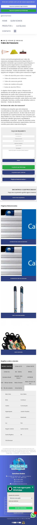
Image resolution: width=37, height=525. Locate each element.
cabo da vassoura (19, 40)
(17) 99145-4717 (19, 481)
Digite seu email (18, 138)
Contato (6, 31)
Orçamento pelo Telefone (18, 172)
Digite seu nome (18, 134)
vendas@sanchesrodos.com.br (19, 483)
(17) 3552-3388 (19, 479)
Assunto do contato (14, 495)
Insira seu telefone (13, 501)
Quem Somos (16, 21)
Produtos (6, 26)
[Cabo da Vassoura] (5, 52)
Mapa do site (18, 513)
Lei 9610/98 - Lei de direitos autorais (22, 453)
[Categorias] (15, 31)
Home (4, 21)
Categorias (10, 40)
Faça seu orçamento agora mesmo (18, 6)
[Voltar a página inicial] (18, 16)
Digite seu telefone (18, 143)
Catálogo (21, 26)
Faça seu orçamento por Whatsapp (18, 10)
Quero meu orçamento (18, 197)
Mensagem (18, 148)
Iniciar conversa (20, 508)
